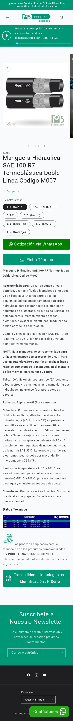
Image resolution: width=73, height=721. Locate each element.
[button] (7, 17)
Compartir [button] (13, 191)
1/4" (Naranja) (42, 206)
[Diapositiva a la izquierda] (28, 146)
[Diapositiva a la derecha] (45, 146)
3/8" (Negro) (32, 215)
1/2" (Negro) (44, 223)
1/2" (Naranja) (16, 232)
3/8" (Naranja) (16, 223)
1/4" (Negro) (15, 206)
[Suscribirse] (61, 652)
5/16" (10, 215)
